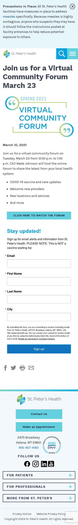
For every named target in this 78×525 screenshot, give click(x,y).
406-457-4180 (29, 448)
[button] (24, 369)
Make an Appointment (39, 427)
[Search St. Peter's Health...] (61, 53)
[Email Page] (32, 369)
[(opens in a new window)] (6, 369)
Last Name (14, 291)
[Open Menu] (72, 53)
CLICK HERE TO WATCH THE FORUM (39, 215)
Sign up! (39, 349)
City (10, 309)
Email (11, 255)
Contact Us (39, 414)
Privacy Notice (22, 514)
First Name (14, 273)
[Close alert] (72, 6)
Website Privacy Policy (50, 514)
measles (9, 17)
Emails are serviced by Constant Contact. (36, 338)
